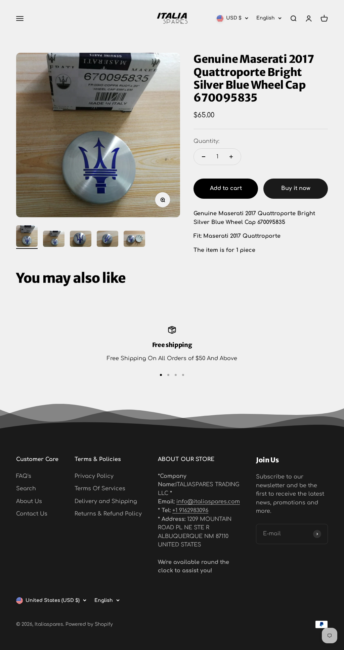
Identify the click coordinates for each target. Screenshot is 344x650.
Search (26, 489)
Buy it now (295, 188)
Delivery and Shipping (106, 501)
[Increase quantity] (231, 157)
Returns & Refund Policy (108, 514)
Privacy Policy (94, 476)
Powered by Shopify (89, 624)
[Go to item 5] (134, 240)
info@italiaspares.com (208, 502)
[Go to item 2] (53, 240)
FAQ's (23, 476)
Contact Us (31, 514)
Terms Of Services (100, 489)
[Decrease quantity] (203, 157)
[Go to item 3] (80, 240)
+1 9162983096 (190, 510)
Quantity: (206, 141)
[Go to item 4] (107, 240)
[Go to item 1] (27, 237)
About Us (29, 501)
